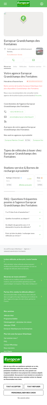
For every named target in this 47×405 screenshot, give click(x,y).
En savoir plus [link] (24, 398)
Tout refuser (33, 387)
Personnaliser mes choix (23, 393)
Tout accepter (13, 387)
